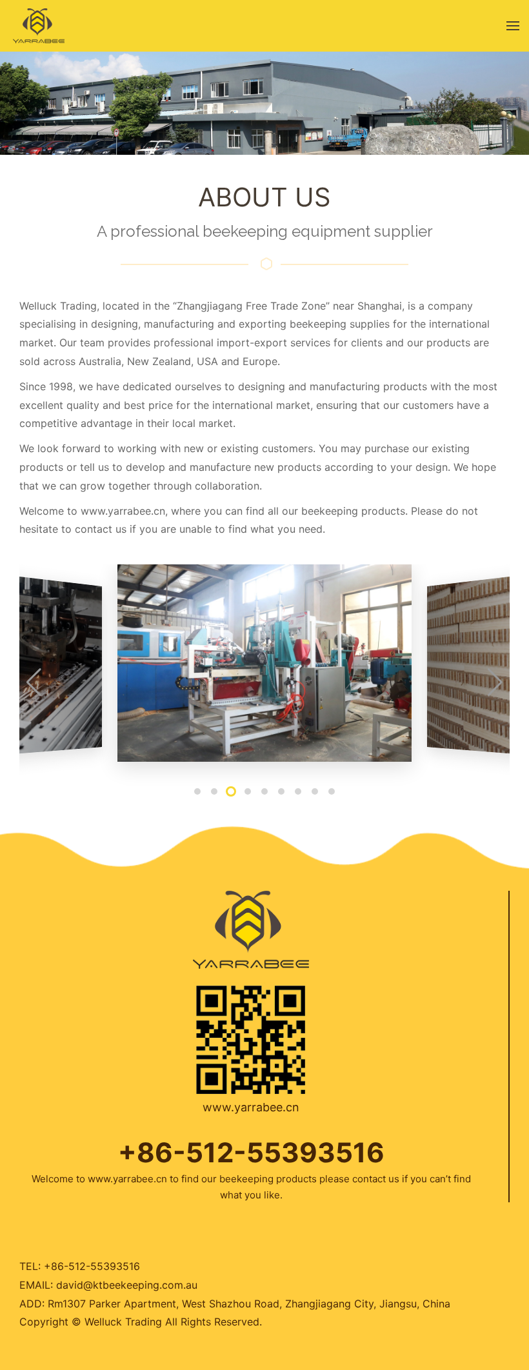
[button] (197, 791)
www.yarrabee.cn (123, 510)
